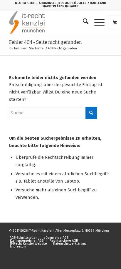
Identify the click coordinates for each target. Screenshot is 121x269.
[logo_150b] (50, 22)
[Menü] (96, 22)
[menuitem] (82, 22)
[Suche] (82, 22)
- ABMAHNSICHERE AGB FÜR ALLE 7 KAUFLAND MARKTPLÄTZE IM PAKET (71, 4)
